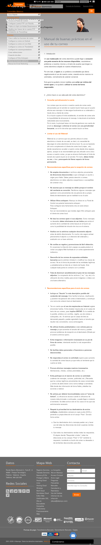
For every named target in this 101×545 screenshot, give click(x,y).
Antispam (53, 208)
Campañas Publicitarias (40, 507)
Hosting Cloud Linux (41, 481)
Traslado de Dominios (73, 6)
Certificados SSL (42, 498)
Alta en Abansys (57, 472)
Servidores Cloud (42, 493)
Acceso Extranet (57, 475)
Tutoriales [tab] (19, 4)
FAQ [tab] (9, 4)
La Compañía (55, 470)
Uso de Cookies (56, 493)
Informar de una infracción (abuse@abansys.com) (58, 498)
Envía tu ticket (32, 4)
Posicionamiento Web (42, 512)
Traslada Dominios (43, 472)
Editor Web (40, 496)
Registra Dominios (43, 470)
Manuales (54, 485)
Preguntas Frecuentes (55, 481)
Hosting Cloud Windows (41, 486)
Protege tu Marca (42, 478)
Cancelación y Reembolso (56, 489)
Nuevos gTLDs (88, 6)
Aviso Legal (55, 478)
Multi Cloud (40, 490)
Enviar (76, 494)
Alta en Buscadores (40, 502)
